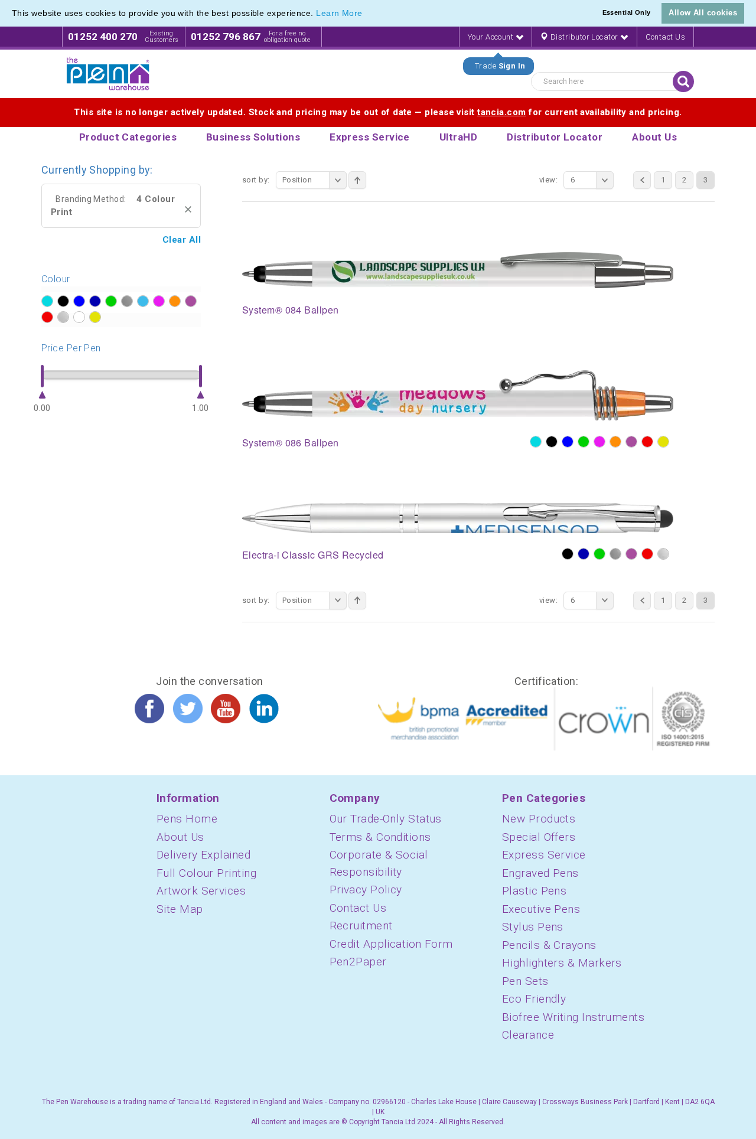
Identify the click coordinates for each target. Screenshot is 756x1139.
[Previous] (642, 180)
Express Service (544, 854)
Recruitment (361, 925)
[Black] (552, 442)
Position (297, 179)
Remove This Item (188, 209)
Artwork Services (201, 891)
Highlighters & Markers (562, 963)
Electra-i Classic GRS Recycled (313, 555)
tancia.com (501, 112)
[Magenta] (599, 442)
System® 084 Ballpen (290, 309)
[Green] (583, 442)
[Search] (683, 81)
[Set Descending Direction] (357, 180)
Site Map (180, 909)
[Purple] (631, 442)
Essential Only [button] (626, 12)
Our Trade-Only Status (386, 818)
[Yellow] (663, 442)
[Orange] (615, 442)
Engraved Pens (540, 873)
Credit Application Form (391, 944)
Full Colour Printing (206, 873)
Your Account (492, 36)
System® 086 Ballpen (290, 442)
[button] (367, 14)
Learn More (339, 13)
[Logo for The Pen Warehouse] (108, 74)
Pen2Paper (358, 961)
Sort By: (256, 179)
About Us (180, 837)
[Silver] (663, 554)
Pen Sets (525, 981)
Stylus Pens (532, 927)
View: (548, 179)
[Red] (647, 442)
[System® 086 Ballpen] (457, 395)
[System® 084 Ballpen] (457, 269)
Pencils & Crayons (549, 945)
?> (47, 301)
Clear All (181, 239)
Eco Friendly (534, 999)
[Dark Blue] (583, 554)
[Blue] (567, 442)
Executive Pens (541, 909)
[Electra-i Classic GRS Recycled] (457, 517)
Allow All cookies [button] (703, 12)
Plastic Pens (534, 891)
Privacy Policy (366, 889)
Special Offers (538, 837)
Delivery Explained (203, 854)
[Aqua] (536, 442)
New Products (538, 818)
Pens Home (187, 818)
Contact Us (666, 36)
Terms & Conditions (380, 837)
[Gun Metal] (615, 554)
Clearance (528, 1035)
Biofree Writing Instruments (573, 1017)
